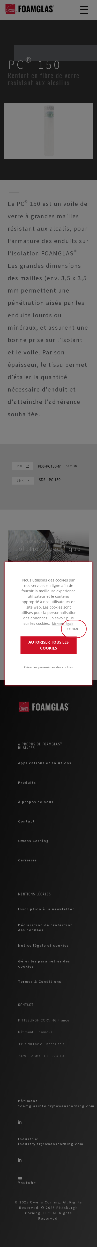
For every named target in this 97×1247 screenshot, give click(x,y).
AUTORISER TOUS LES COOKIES (48, 645)
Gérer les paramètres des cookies (48, 667)
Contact (74, 629)
